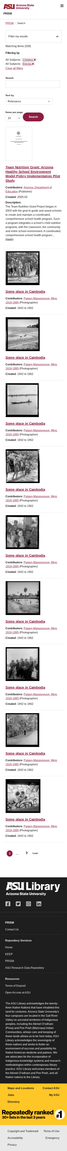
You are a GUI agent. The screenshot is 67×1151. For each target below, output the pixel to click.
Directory (14, 1101)
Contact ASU (51, 1088)
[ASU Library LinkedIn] (39, 904)
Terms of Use (51, 1131)
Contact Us (12, 929)
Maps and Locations (21, 1088)
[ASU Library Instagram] (28, 904)
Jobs (11, 1095)
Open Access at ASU (18, 992)
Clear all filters (14, 68)
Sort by (9, 95)
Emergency (52, 1138)
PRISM (7, 13)
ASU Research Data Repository (24, 967)
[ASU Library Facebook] (9, 904)
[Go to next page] (25, 853)
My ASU (54, 1095)
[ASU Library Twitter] (18, 904)
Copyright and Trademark (23, 1131)
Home (9, 947)
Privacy (12, 1144)
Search (9, 78)
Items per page (14, 112)
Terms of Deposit (15, 985)
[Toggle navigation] (62, 6)
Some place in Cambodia (25, 291)
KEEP (9, 954)
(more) (9, 239)
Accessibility (15, 1138)
